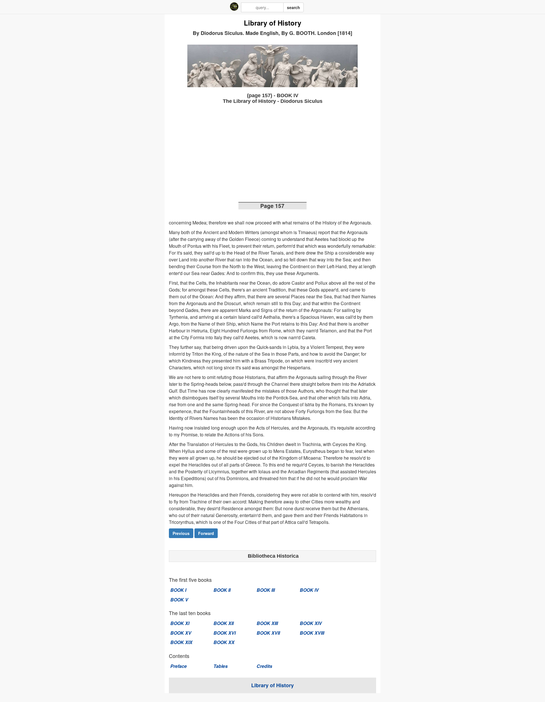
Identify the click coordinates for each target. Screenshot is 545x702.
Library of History (272, 23)
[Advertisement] (272, 154)
